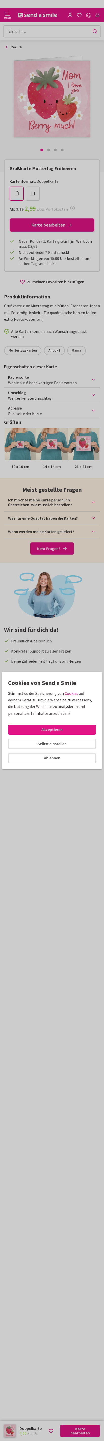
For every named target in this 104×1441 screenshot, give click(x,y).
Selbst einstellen (52, 743)
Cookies (71, 693)
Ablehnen (52, 757)
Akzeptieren (52, 729)
